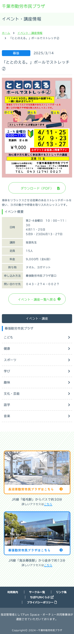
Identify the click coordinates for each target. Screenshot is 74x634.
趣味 (7, 382)
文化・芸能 (12, 393)
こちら (48, 504)
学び (7, 371)
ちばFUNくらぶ (40, 597)
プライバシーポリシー (40, 602)
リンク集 (61, 592)
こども (8, 337)
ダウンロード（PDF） (37, 188)
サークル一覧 (37, 592)
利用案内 (12, 592)
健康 (7, 348)
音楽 (7, 416)
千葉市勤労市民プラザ (23, 6)
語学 (7, 404)
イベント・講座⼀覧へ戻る (37, 299)
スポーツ (10, 359)
